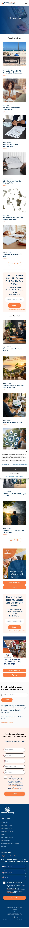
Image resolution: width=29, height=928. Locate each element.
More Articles (14, 264)
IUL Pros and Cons (6, 828)
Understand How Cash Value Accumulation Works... (13, 219)
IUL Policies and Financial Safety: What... (12, 182)
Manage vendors (5, 464)
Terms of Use (9, 907)
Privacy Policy (19, 907)
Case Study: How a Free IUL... (13, 422)
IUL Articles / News (6, 825)
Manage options (14, 473)
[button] (26, 451)
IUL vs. (3, 834)
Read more (5, 75)
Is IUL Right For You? (7, 837)
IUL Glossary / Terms (7, 831)
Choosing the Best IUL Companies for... (11, 145)
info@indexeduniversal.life (8, 856)
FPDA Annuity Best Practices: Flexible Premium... (13, 386)
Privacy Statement (19, 476)
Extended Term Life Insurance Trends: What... (13, 531)
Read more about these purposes (20, 464)
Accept (14, 469)
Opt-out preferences (10, 476)
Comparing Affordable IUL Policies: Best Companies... (12, 72)
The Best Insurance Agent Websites (14, 914)
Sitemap (3, 846)
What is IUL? (4, 822)
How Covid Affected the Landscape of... (11, 109)
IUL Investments (5, 840)
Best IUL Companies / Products (10, 843)
